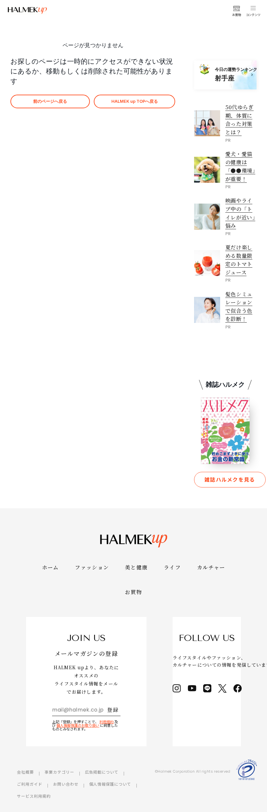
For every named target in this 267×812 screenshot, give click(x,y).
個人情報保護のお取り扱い (77, 725)
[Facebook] (237, 688)
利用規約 (106, 721)
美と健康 (136, 567)
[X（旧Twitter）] (222, 688)
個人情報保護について (110, 784)
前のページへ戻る (50, 101)
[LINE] (207, 688)
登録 (113, 709)
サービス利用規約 (34, 796)
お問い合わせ (65, 784)
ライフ (172, 567)
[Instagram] (177, 688)
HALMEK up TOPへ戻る (134, 101)
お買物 (133, 592)
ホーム (50, 567)
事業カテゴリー (59, 772)
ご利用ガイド (29, 784)
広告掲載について (102, 772)
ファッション (92, 567)
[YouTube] (192, 688)
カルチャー (211, 567)
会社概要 (25, 772)
